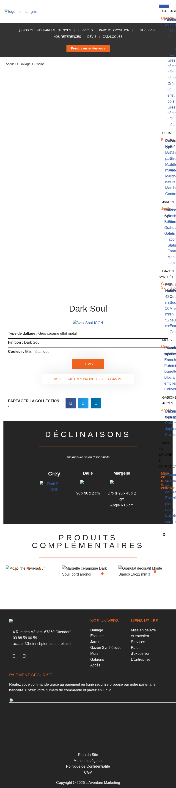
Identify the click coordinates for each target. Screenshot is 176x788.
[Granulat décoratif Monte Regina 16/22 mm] (16, 569)
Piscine (39, 64)
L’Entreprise (146, 30)
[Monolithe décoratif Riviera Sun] (28, 568)
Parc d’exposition (114, 30)
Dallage (25, 64)
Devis (91, 36)
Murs (167, 340)
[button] (148, 11)
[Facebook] (13, 655)
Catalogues (113, 36)
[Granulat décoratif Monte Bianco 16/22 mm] (155, 571)
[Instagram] (24, 655)
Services (85, 30)
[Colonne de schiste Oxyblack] (39, 569)
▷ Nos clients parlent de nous (45, 30)
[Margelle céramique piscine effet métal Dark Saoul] (102, 574)
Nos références (67, 36)
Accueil (11, 64)
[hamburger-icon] (164, 6)
